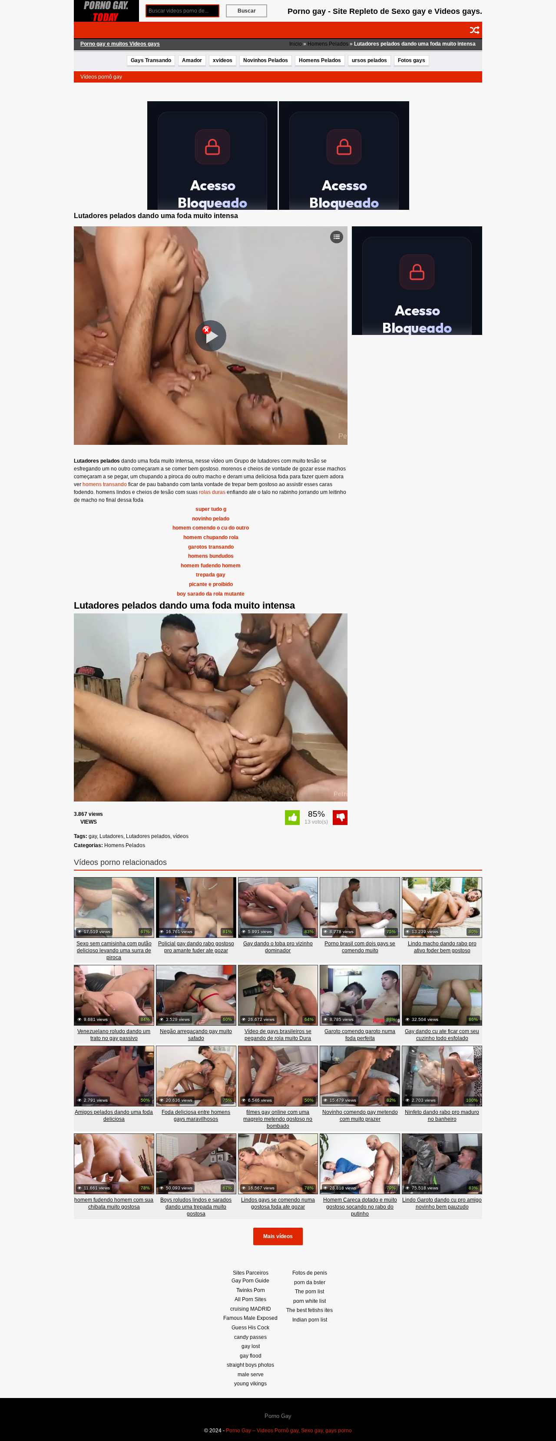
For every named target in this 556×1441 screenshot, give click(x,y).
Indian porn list (309, 1320)
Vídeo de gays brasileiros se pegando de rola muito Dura (278, 1034)
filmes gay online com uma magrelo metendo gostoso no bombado (277, 1119)
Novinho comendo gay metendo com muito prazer (360, 1115)
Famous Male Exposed (250, 1318)
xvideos (222, 60)
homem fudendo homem (211, 566)
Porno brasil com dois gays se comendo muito (359, 947)
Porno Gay (278, 1416)
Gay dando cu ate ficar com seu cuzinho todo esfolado (442, 1034)
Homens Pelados (328, 44)
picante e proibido (211, 584)
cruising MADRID (250, 1309)
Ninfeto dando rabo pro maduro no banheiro (442, 1115)
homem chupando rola (210, 537)
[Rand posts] (474, 30)
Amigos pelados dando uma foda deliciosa (114, 1115)
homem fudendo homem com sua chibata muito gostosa (113, 1203)
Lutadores (111, 836)
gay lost (251, 1346)
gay (93, 836)
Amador (192, 60)
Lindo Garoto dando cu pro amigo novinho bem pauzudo (442, 1203)
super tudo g (210, 509)
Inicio (295, 44)
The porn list (309, 1292)
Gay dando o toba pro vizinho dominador (278, 947)
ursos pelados (369, 60)
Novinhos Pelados (265, 60)
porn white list (309, 1301)
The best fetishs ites (309, 1310)
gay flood (250, 1356)
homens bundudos (211, 556)
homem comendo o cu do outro (210, 528)
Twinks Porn (250, 1290)
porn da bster (309, 1282)
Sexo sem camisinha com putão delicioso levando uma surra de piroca (114, 951)
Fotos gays (411, 60)
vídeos (181, 836)
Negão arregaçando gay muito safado (196, 1034)
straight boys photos (250, 1365)
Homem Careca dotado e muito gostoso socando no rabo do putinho (360, 1207)
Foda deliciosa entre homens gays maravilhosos (196, 1115)
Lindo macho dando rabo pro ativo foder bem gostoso (442, 947)
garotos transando (211, 547)
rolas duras (212, 492)
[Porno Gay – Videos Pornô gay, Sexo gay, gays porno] (106, 10)
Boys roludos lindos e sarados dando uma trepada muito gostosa (196, 1207)
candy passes (250, 1337)
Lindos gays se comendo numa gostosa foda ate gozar (278, 1203)
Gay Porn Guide (250, 1281)
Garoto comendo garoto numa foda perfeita (359, 1034)
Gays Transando (151, 60)
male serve (251, 1374)
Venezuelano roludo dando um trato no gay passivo (113, 1034)
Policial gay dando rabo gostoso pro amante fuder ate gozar (196, 947)
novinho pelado (210, 519)
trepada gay (210, 575)
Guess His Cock (250, 1328)
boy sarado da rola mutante (211, 594)
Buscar (247, 11)
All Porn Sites (250, 1299)
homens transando (105, 484)
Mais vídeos (278, 1236)
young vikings (250, 1384)
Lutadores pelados (148, 836)
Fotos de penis (309, 1273)
